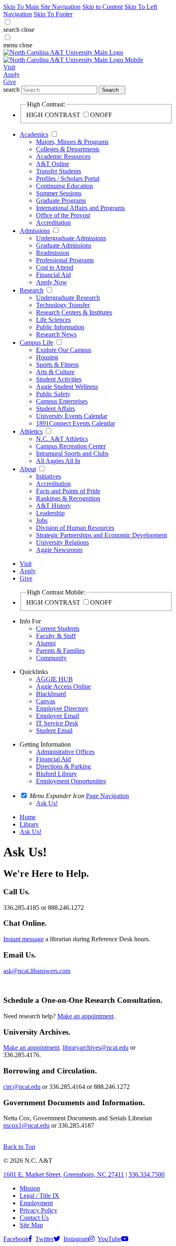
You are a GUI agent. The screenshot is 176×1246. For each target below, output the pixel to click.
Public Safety (53, 393)
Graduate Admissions (63, 245)
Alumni (46, 643)
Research (31, 290)
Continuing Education (64, 185)
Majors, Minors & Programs (72, 141)
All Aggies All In (58, 460)
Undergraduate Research (68, 297)
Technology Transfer (63, 305)
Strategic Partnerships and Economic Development (101, 535)
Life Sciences (53, 319)
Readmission (52, 252)
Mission (30, 1188)
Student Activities (58, 379)
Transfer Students (58, 171)
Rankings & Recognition (68, 498)
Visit (9, 67)
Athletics (31, 431)
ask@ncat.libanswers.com (36, 970)
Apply (11, 74)
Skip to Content (102, 6)
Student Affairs (55, 408)
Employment (36, 1202)
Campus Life (36, 342)
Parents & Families (60, 650)
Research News (56, 334)
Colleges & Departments (67, 149)
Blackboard (51, 693)
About (28, 469)
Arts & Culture (55, 371)
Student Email (54, 730)
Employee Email (57, 715)
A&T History (53, 505)
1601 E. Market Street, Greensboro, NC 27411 (63, 1174)
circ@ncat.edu (22, 1086)
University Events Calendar (71, 415)
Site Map (31, 1225)
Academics (34, 134)
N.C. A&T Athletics (62, 438)
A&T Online (52, 163)
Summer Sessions (58, 193)
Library (29, 824)
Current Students (57, 628)
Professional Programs (65, 260)
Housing (47, 357)
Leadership (50, 513)
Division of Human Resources (75, 527)
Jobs (41, 520)
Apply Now (51, 282)
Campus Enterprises (62, 401)
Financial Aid (53, 274)
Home (28, 817)
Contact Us (34, 1217)
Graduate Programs (61, 200)
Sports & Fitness (57, 364)
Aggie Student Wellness (67, 386)
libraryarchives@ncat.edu (96, 1047)
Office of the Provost (63, 215)
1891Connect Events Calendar (75, 423)
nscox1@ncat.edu (26, 1125)
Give (9, 81)
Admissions (35, 230)
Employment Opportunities (71, 781)
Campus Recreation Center (71, 446)
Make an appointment (85, 1016)
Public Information (60, 327)
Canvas (45, 701)
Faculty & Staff (56, 635)
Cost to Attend (54, 267)
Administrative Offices (65, 751)
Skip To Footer (53, 14)
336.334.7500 (147, 1174)
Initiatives (48, 476)
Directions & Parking (63, 766)
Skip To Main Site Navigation (42, 6)
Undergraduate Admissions (71, 238)
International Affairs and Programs (80, 207)
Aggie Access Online (63, 686)
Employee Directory (62, 708)
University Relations (62, 542)
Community (51, 657)
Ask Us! (30, 831)
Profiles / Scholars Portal (67, 178)
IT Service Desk (57, 723)
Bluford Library (56, 773)
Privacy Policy (38, 1210)
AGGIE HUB (54, 679)
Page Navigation (107, 795)
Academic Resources (63, 156)
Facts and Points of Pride (68, 491)
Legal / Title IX (39, 1195)
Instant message (23, 939)
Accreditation (53, 222)
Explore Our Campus (63, 349)
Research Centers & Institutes (74, 312)
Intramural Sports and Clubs (72, 453)
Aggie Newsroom (59, 549)
